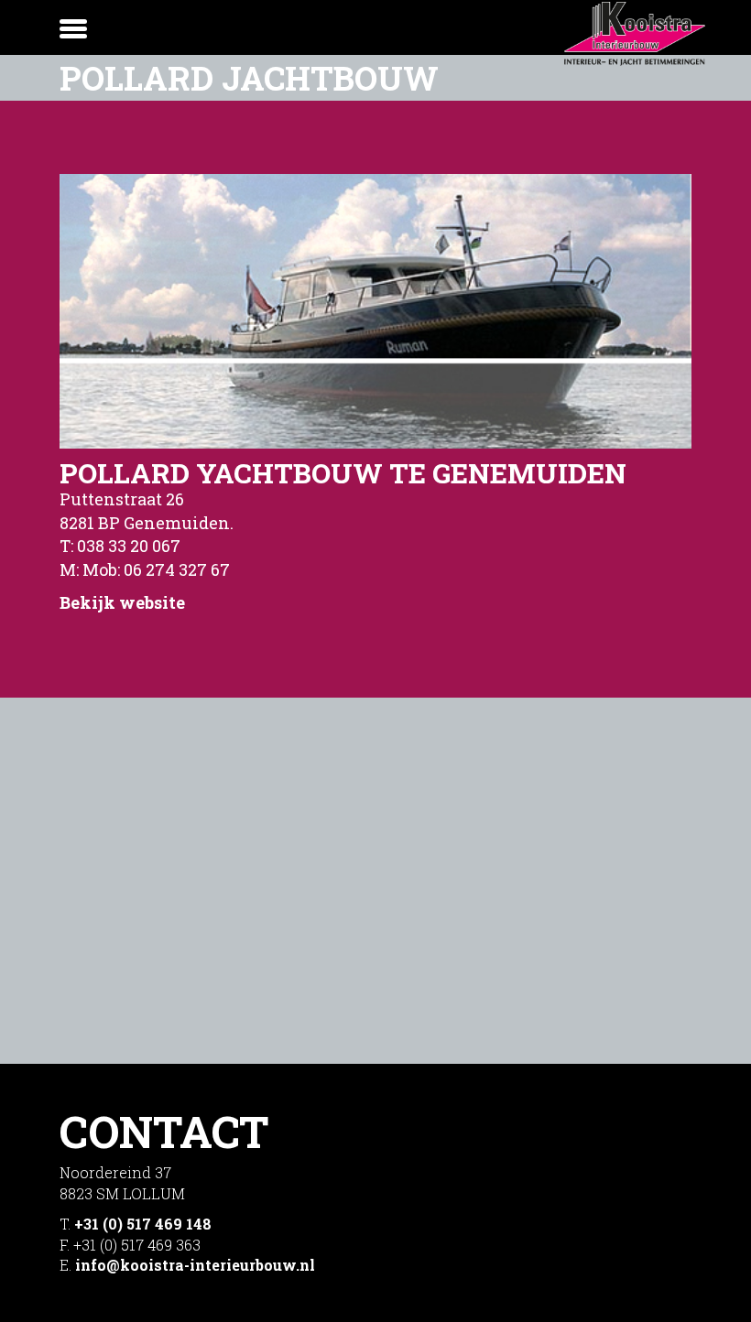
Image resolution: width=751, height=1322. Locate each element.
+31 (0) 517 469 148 (143, 1223)
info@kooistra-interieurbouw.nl (195, 1264)
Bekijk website (122, 602)
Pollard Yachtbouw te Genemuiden (343, 473)
